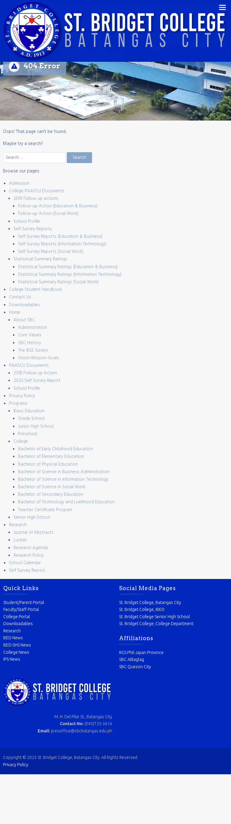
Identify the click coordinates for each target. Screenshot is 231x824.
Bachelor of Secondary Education (50, 494)
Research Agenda (31, 548)
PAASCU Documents (29, 365)
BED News (13, 637)
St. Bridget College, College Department (156, 623)
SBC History (29, 343)
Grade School (31, 418)
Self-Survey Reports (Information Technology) (62, 244)
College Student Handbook (35, 289)
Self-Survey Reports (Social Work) (50, 251)
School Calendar (25, 563)
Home (14, 312)
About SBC (24, 320)
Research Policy (29, 555)
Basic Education (29, 411)
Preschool (27, 434)
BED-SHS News (17, 645)
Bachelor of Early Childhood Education (55, 449)
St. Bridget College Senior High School (154, 616)
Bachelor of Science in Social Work (51, 487)
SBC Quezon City (135, 666)
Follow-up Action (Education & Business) (57, 206)
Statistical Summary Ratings (40, 259)
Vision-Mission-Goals (38, 358)
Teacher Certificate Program (45, 510)
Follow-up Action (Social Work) (48, 213)
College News (16, 652)
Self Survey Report (27, 570)
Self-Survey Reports (33, 229)
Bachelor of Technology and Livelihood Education (66, 502)
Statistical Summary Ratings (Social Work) (58, 282)
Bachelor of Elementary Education (51, 456)
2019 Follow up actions (36, 198)
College (21, 441)
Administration (32, 327)
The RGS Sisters (33, 350)
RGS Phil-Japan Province (141, 652)
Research (18, 525)
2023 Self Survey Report (37, 380)
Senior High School (32, 517)
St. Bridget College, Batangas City (150, 602)
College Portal (16, 616)
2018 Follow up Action (35, 373)
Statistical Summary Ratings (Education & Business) (68, 267)
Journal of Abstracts (34, 532)
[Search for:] (35, 157)
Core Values (30, 335)
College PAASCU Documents (36, 191)
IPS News (11, 659)
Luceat (20, 540)
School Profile (27, 221)
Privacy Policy (22, 396)
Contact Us (20, 297)
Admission (19, 183)
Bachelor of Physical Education (48, 464)
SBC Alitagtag (131, 659)
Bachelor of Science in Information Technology (63, 479)
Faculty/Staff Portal (21, 609)
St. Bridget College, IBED (142, 609)
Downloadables (24, 305)
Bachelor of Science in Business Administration (63, 472)
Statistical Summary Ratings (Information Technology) (70, 274)
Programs (18, 403)
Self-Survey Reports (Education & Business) (60, 236)
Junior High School (36, 426)
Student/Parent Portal (23, 602)
